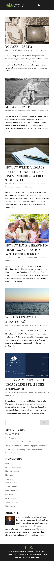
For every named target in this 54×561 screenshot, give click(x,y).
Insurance (9, 479)
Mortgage (9, 494)
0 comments (43, 50)
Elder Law (9, 463)
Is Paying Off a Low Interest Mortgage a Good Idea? (25, 446)
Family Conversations (25, 184)
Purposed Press (33, 554)
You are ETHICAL (12, 434)
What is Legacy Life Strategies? (22, 319)
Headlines (21, 50)
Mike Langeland (11, 490)
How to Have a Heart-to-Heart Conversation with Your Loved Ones (26, 249)
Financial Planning (12, 471)
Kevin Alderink (31, 50)
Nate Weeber (10, 498)
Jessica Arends (11, 483)
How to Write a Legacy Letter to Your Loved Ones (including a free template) (24, 173)
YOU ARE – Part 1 (18, 107)
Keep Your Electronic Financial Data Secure (22, 442)
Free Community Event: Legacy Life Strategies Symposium (25, 384)
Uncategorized (11, 506)
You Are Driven (11, 438)
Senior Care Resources (14, 187)
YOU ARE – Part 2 (18, 46)
